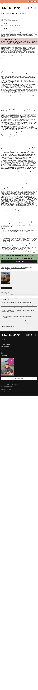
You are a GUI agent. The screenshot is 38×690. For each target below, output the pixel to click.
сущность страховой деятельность (27, 267)
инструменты (7, 269)
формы (2, 269)
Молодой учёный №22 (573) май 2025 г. (9, 285)
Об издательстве (4, 349)
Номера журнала (4, 339)
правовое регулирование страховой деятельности (10, 267)
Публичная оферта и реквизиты (6, 386)
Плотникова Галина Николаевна (9, 20)
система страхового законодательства (18, 269)
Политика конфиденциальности (6, 389)
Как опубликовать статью (5, 344)
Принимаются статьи (10, 360)
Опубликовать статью (32, 1)
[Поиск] (18, 4)
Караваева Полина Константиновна (10, 17)
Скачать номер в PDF (6, 287)
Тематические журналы (5, 342)
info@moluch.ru (34, 3)
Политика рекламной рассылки (6, 391)
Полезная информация (5, 346)
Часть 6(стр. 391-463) (5, 292)
